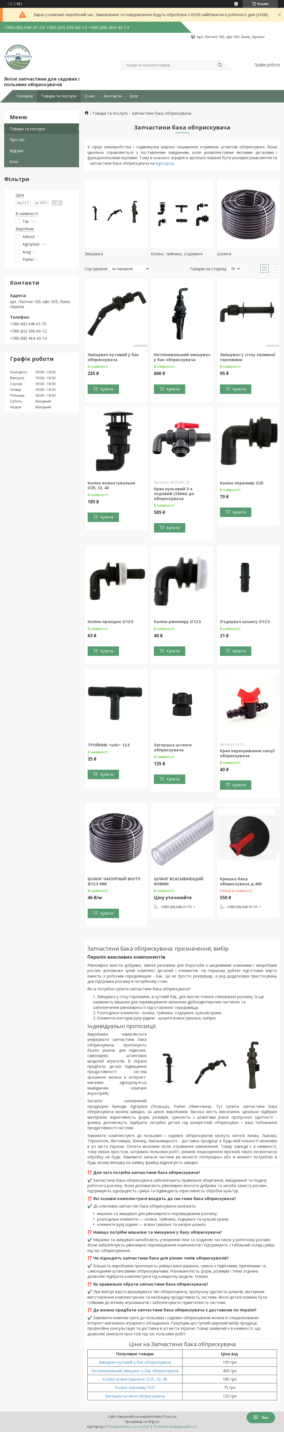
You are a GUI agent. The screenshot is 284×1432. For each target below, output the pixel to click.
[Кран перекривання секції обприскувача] (248, 703)
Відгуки (16, 150)
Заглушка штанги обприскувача (173, 747)
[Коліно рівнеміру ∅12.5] (182, 580)
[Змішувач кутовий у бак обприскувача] (116, 313)
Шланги (224, 253)
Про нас (17, 139)
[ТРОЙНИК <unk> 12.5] (116, 703)
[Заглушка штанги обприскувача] (182, 703)
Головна (25, 96)
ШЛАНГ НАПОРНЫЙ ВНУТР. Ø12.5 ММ (115, 881)
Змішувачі (94, 253)
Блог (134, 96)
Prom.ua (169, 1416)
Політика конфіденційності (175, 1426)
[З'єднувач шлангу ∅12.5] (248, 580)
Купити (106, 389)
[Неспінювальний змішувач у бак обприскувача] (182, 313)
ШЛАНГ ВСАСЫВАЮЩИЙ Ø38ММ (178, 881)
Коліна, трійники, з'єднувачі (176, 253)
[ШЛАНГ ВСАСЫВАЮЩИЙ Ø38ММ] (182, 837)
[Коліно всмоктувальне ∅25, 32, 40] (116, 441)
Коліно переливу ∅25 (241, 483)
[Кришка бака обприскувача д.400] (248, 837)
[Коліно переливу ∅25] (248, 441)
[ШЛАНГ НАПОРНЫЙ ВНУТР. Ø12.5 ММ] (116, 837)
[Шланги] (248, 214)
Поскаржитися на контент (128, 1426)
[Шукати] (219, 65)
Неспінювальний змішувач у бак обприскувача (182, 357)
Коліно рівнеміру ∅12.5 (177, 621)
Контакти (112, 96)
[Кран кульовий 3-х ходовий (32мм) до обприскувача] (182, 441)
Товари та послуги (58, 96)
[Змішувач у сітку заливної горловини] (248, 313)
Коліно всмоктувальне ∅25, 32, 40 (111, 485)
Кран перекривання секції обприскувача (247, 753)
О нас (90, 96)
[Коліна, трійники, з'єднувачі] (182, 214)
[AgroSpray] (18, 57)
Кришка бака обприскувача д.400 (241, 881)
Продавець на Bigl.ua (142, 1421)
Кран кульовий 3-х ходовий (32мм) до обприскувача (174, 493)
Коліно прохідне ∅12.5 (110, 621)
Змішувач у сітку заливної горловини (247, 357)
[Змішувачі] (116, 214)
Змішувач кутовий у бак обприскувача (113, 357)
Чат (265, 1417)
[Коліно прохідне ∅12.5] (116, 580)
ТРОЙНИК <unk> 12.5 (109, 745)
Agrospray (165, 163)
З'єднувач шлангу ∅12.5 (245, 621)
